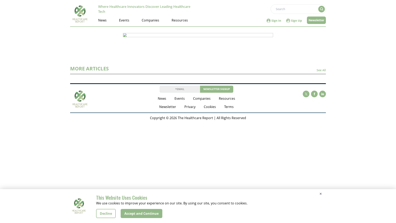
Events (124, 20)
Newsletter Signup (216, 89)
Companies (150, 20)
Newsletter (316, 20)
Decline (106, 213)
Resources (180, 20)
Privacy (190, 106)
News (102, 20)
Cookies (210, 106)
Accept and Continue (141, 213)
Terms (229, 106)
